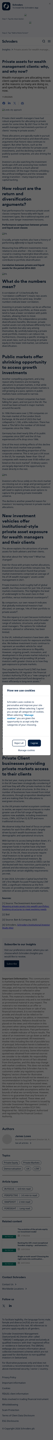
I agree (34, 743)
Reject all (19, 743)
